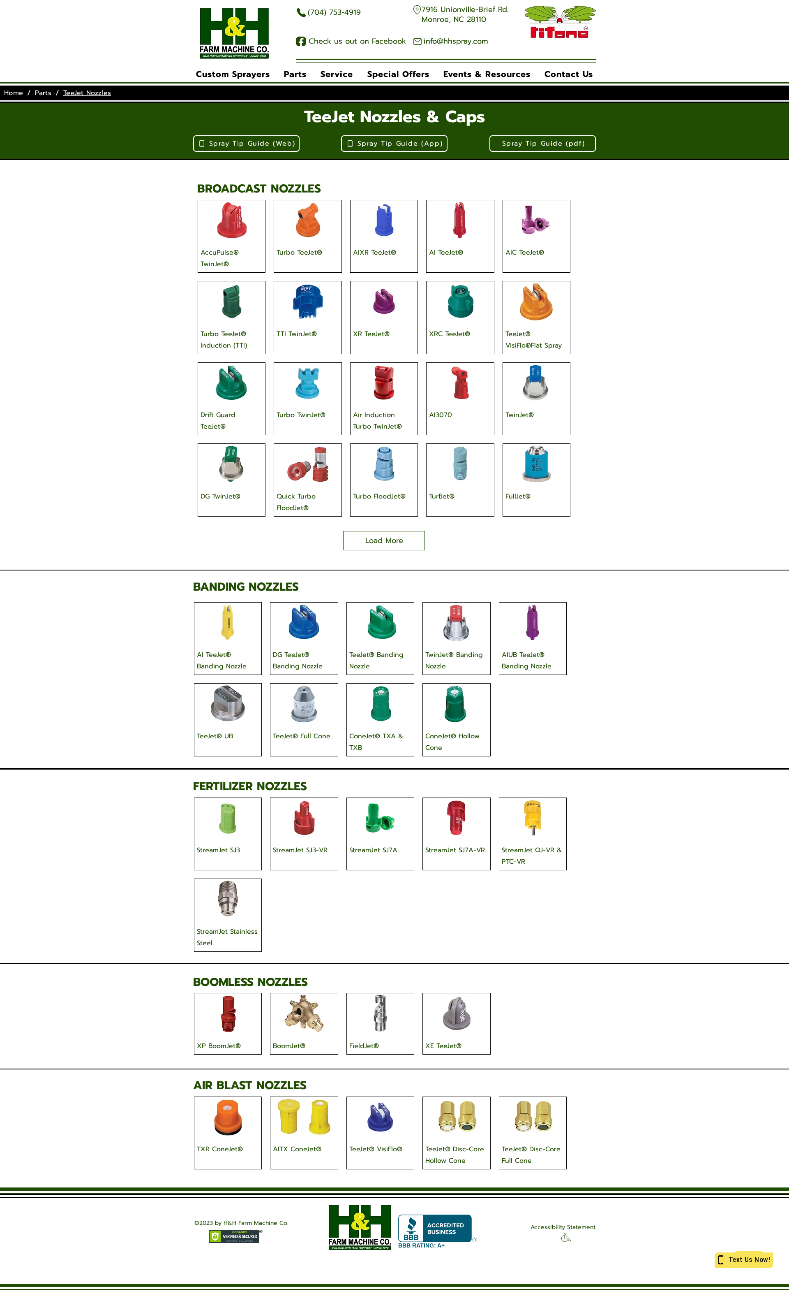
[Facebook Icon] (301, 41)
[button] (233, 74)
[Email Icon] (417, 41)
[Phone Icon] (301, 12)
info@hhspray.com (456, 41)
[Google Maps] (417, 9)
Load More (384, 540)
